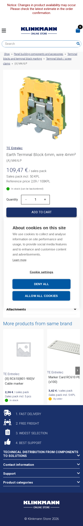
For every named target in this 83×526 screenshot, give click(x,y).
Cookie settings (41, 271)
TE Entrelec (14, 148)
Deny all (41, 284)
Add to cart (41, 212)
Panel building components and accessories (38, 54)
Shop (7, 54)
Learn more (19, 259)
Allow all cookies (41, 295)
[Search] (78, 44)
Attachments (16, 309)
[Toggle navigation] (5, 31)
